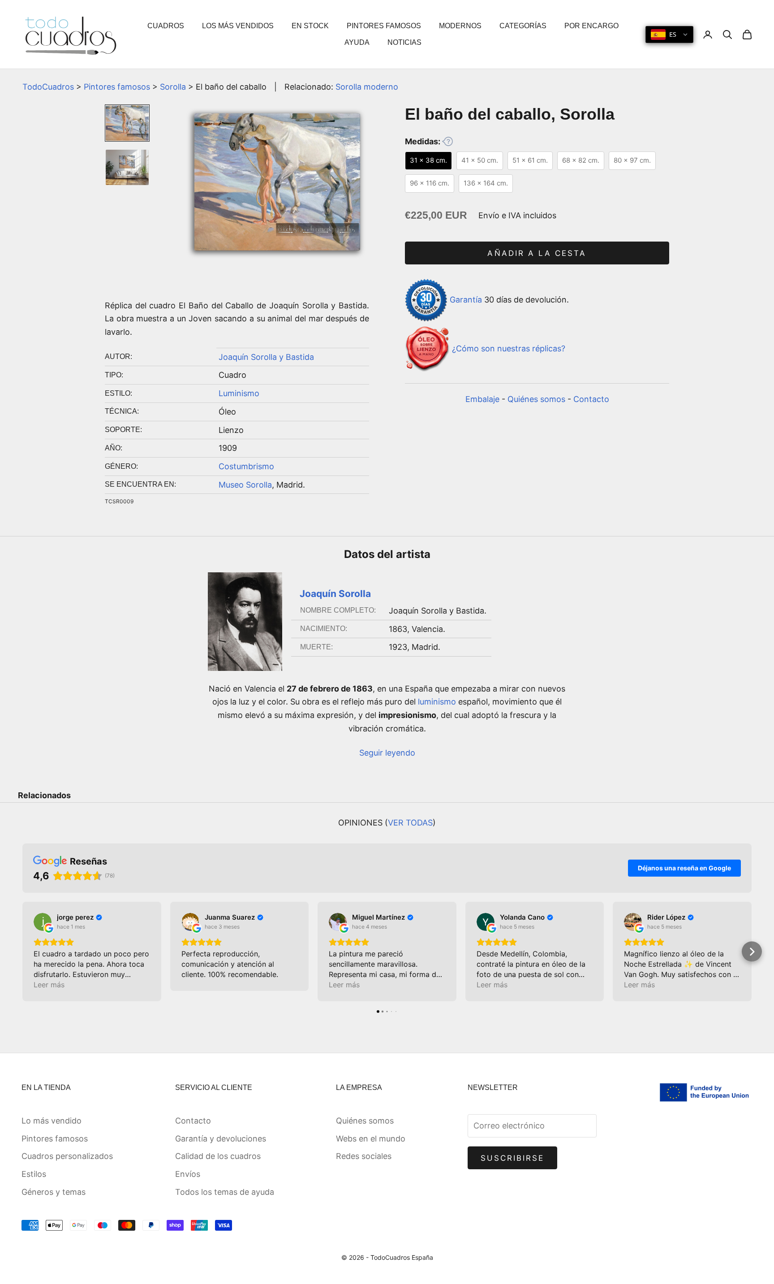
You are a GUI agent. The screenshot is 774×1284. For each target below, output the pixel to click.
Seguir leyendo (387, 752)
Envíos (187, 1174)
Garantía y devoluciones (220, 1138)
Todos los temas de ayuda (224, 1192)
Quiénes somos (536, 399)
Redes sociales (363, 1156)
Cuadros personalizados (67, 1156)
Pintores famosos (117, 86)
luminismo (437, 701)
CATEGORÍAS (522, 26)
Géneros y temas (54, 1192)
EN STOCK (310, 26)
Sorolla (173, 86)
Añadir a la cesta (536, 253)
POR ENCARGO (591, 26)
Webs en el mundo (370, 1138)
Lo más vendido (52, 1120)
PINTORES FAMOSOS (384, 26)
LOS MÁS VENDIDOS (238, 26)
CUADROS (165, 26)
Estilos (34, 1174)
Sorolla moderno (366, 86)
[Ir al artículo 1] (127, 123)
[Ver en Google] (43, 922)
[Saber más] (447, 141)
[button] (23, 952)
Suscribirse (513, 1158)
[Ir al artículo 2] (127, 167)
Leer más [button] (49, 984)
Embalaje (482, 399)
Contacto (591, 399)
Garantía (466, 299)
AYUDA (357, 42)
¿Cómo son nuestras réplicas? (508, 348)
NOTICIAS (404, 42)
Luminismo (239, 393)
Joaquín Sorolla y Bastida (266, 357)
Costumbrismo (246, 466)
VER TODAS (410, 822)
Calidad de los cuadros (218, 1156)
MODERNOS (460, 26)
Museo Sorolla (245, 484)
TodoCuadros (48, 86)
